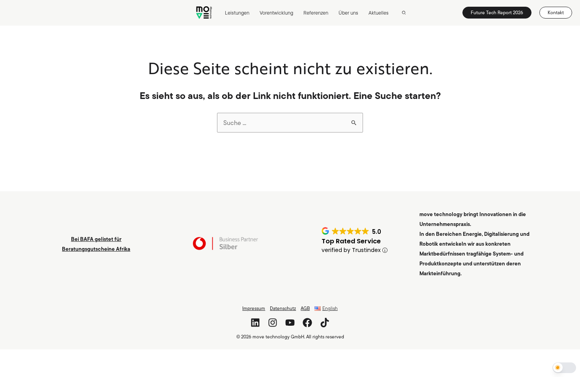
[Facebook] (307, 322)
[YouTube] (290, 322)
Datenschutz (283, 308)
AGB (305, 308)
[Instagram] (272, 322)
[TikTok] (324, 322)
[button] (404, 13)
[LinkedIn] (255, 322)
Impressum (253, 308)
